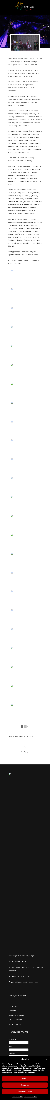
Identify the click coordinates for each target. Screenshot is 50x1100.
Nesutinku (25, 1085)
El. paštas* (13, 1039)
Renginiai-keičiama (16, 1015)
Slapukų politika (17, 1097)
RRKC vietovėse (15, 1020)
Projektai (12, 1011)
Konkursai (13, 1006)
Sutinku (25, 1079)
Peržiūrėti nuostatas (25, 1091)
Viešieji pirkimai (15, 1024)
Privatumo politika (30, 1097)
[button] (46, 1059)
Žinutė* (12, 1054)
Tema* (11, 1047)
